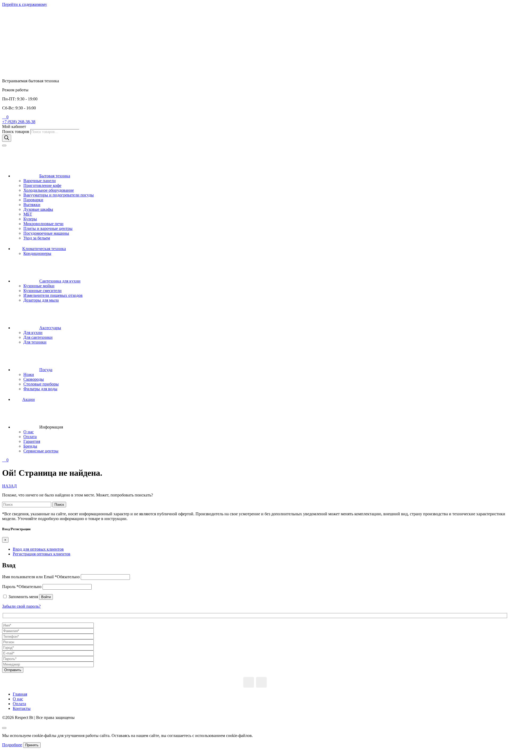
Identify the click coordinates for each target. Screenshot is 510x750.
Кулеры (30, 219)
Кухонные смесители (42, 290)
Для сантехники (38, 337)
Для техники (34, 342)
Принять (32, 745)
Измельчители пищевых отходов (53, 295)
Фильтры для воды (40, 389)
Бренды (30, 446)
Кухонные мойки (38, 286)
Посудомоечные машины (46, 233)
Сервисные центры (40, 451)
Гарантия (31, 441)
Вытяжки (31, 204)
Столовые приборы (41, 384)
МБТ (27, 214)
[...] (248, 682)
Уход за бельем (36, 238)
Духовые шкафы (38, 209)
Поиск (59, 505)
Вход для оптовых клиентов (38, 549)
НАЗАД (9, 486)
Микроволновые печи (43, 223)
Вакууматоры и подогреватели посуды (58, 195)
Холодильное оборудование (48, 190)
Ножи (28, 374)
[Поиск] (6, 138)
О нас (28, 432)
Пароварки (33, 200)
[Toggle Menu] (4, 145)
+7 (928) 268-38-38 (18, 121)
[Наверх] (4, 728)
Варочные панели (39, 180)
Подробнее (12, 745)
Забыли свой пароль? (21, 606)
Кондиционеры (37, 253)
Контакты (22, 708)
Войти (46, 597)
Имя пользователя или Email (41, 577)
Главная (20, 694)
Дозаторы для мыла (41, 300)
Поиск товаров (16, 131)
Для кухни (32, 332)
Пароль (21, 586)
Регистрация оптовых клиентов (41, 554)
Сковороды (33, 379)
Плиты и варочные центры (48, 228)
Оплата (30, 436)
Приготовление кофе (42, 185)
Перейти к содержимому (24, 4)
